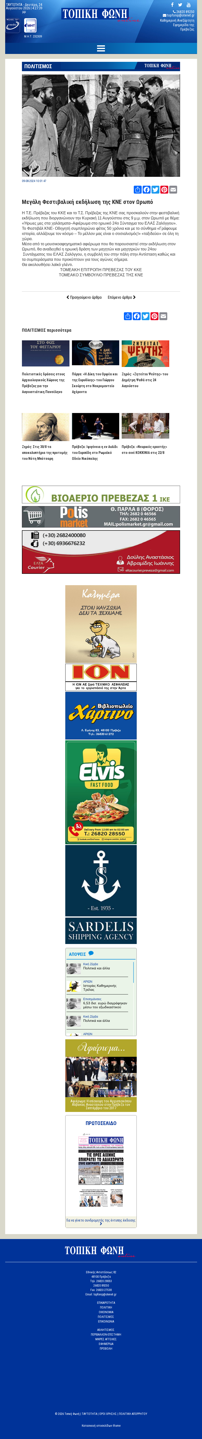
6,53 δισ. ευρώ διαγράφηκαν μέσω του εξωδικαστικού (105, 1005)
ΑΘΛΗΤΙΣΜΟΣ (106, 1330)
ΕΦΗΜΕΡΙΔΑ (106, 1344)
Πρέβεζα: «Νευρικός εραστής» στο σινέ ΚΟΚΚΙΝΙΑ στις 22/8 (144, 450)
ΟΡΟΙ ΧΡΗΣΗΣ (108, 1414)
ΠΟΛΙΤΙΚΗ (106, 1307)
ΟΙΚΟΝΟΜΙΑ (106, 1312)
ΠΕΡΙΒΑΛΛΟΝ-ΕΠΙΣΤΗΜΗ (106, 1334)
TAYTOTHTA (89, 1414)
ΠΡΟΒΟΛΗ (106, 1348)
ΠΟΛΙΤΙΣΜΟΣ (38, 66)
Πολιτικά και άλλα (96, 968)
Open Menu (101, 48)
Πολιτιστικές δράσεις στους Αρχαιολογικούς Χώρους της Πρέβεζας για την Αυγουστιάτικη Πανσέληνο (43, 383)
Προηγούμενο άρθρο (85, 297)
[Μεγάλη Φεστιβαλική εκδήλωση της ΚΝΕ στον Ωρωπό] (101, 175)
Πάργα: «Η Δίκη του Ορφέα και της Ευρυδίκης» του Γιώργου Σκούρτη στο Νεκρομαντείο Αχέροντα (95, 383)
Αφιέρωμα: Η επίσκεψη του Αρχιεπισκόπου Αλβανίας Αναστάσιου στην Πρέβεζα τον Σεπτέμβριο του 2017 (101, 1104)
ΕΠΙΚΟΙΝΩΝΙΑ (106, 1321)
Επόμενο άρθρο (120, 297)
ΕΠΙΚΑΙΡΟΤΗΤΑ (106, 1303)
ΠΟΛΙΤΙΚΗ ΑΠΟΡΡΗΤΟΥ (133, 1414)
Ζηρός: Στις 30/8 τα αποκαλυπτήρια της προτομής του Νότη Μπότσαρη (44, 453)
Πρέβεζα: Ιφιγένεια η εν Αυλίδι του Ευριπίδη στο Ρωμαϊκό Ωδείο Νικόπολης (95, 453)
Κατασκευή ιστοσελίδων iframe (101, 1425)
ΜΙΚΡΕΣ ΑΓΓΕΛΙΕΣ (106, 1339)
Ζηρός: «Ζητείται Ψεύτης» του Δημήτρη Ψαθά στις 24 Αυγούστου (145, 380)
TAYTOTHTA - (15, 5)
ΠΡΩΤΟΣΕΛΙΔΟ (101, 1123)
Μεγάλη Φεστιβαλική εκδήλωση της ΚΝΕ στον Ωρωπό (87, 201)
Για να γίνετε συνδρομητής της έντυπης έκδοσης (101, 1220)
